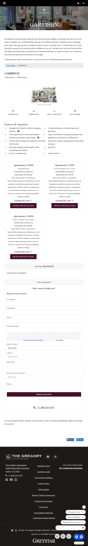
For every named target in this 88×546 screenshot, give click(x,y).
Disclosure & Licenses (44, 501)
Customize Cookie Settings (44, 518)
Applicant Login (44, 471)
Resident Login (44, 466)
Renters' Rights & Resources (44, 495)
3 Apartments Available (16, 273)
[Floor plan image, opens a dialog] (44, 96)
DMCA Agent (44, 489)
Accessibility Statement (44, 513)
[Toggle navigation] (4, 3)
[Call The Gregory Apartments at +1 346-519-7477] (83, 3)
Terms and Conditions (44, 477)
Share (71, 440)
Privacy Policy (44, 483)
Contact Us (43, 507)
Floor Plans (10, 65)
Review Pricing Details (25, 205)
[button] (79, 3)
